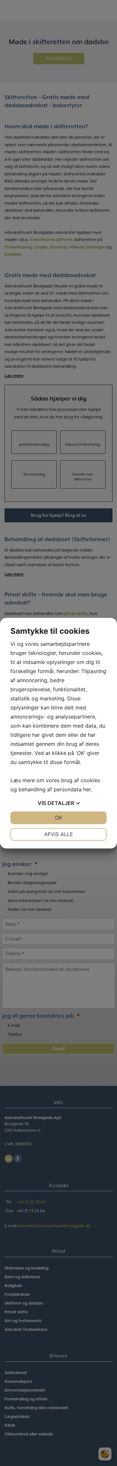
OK (58, 817)
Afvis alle (58, 834)
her (87, 789)
